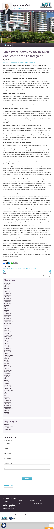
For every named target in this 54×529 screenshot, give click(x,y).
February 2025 (8, 313)
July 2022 (6, 358)
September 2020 (8, 390)
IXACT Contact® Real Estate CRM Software (18, 514)
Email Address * (8, 453)
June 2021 (6, 378)
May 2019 (6, 413)
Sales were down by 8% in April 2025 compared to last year (26, 54)
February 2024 (8, 331)
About (31, 507)
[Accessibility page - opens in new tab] (12, 520)
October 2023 (7, 336)
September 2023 (8, 338)
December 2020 (8, 387)
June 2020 (6, 395)
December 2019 (8, 403)
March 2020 (7, 398)
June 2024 (6, 326)
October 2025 (7, 300)
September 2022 (8, 355)
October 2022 (7, 353)
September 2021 (8, 373)
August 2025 (7, 303)
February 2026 (8, 293)
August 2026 (7, 283)
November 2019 (8, 405)
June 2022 (6, 360)
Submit (27, 478)
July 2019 (6, 410)
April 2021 (6, 382)
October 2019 (7, 407)
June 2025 (6, 306)
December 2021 (8, 368)
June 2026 (6, 286)
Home (30, 11)
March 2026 (7, 291)
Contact (40, 11)
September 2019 (8, 408)
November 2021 (8, 370)
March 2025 (7, 311)
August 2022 (7, 357)
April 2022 (6, 363)
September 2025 (8, 301)
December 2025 (8, 296)
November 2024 (8, 318)
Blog (34, 11)
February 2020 (8, 400)
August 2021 (7, 375)
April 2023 (6, 345)
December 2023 (8, 333)
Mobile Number (8, 463)
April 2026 (6, 290)
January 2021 (7, 385)
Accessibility (32, 500)
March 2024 (7, 330)
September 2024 (8, 321)
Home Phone (7, 458)
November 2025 (8, 298)
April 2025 (6, 310)
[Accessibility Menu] (3, 525)
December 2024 (8, 316)
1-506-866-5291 (49, 11)
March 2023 (7, 347)
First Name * (7, 443)
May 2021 (6, 380)
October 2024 (7, 320)
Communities (43, 507)
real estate (5, 62)
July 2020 (6, 393)
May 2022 (6, 362)
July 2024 (6, 325)
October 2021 (7, 372)
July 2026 (6, 285)
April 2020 (6, 397)
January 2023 (7, 350)
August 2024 (7, 323)
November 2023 (8, 335)
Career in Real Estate (34, 503)
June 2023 (6, 342)
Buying (41, 500)
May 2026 (6, 288)
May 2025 (6, 308)
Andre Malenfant (21, 5)
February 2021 (8, 383)
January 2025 (7, 315)
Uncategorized (32, 62)
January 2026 (7, 295)
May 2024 (6, 328)
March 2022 (7, 365)
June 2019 (6, 412)
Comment (6, 468)
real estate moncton (23, 62)
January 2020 (7, 402)
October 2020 (7, 388)
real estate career (12, 62)
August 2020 (7, 392)
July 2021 (6, 377)
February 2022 (8, 367)
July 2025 (6, 305)
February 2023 (8, 348)
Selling (41, 503)
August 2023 (7, 340)
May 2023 (6, 343)
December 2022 (8, 352)
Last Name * (7, 448)
